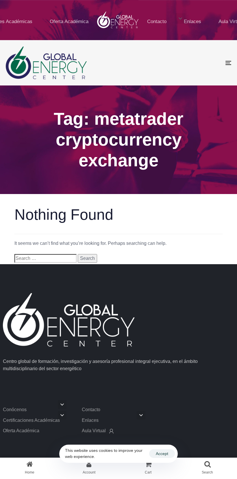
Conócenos (15, 409)
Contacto (156, 21)
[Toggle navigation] (193, 62)
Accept (162, 453)
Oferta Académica (69, 21)
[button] (180, 18)
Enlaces (192, 21)
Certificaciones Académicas (31, 420)
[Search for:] (45, 258)
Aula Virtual (94, 430)
